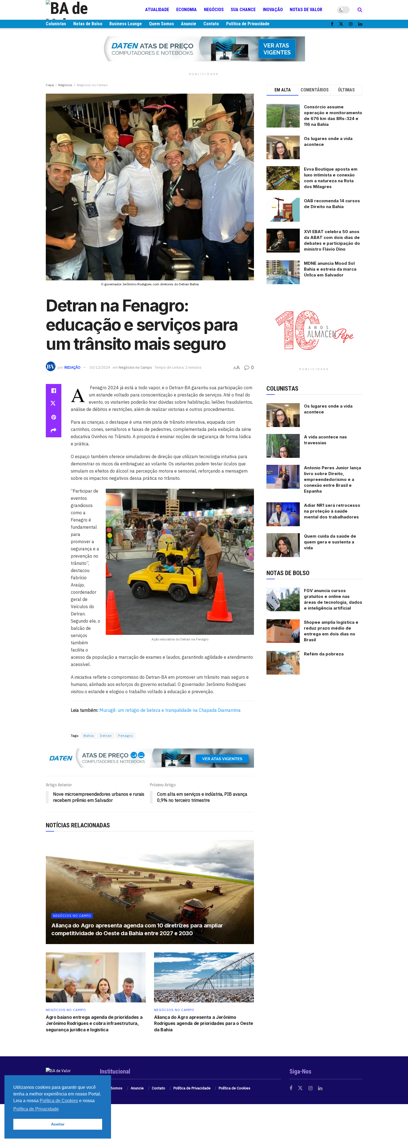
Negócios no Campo (92, 85)
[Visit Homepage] (79, 9)
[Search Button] (359, 10)
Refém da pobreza (324, 654)
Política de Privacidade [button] (36, 1109)
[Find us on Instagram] (351, 24)
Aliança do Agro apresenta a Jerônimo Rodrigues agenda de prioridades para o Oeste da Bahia (203, 1023)
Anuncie (188, 23)
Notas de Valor (306, 9)
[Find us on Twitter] (341, 24)
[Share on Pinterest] (53, 417)
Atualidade (157, 9)
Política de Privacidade (248, 23)
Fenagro (125, 735)
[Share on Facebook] (53, 390)
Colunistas (56, 23)
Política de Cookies (234, 1088)
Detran (106, 735)
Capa (50, 85)
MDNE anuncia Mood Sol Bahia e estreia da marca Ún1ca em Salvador (330, 269)
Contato (211, 23)
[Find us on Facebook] (332, 24)
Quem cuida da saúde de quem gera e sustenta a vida (330, 541)
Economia (186, 9)
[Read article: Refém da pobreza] (283, 663)
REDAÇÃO (72, 367)
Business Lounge (125, 23)
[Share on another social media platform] (53, 430)
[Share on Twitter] (53, 404)
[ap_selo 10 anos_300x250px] (314, 329)
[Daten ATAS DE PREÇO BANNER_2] (150, 757)
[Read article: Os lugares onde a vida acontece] (283, 415)
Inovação (273, 9)
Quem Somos (161, 23)
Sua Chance (243, 9)
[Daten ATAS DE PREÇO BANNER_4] (204, 48)
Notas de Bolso (87, 23)
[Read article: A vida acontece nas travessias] (283, 446)
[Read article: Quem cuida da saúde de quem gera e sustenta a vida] (283, 545)
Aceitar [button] (57, 1124)
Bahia (89, 735)
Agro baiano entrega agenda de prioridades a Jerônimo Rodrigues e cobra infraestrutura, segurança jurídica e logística (94, 1023)
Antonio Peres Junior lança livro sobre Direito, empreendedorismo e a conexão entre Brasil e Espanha (332, 479)
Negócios (214, 9)
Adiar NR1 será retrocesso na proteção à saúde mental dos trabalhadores (332, 511)
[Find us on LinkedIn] (360, 24)
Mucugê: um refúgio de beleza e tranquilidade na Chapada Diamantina (170, 710)
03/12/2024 (100, 367)
